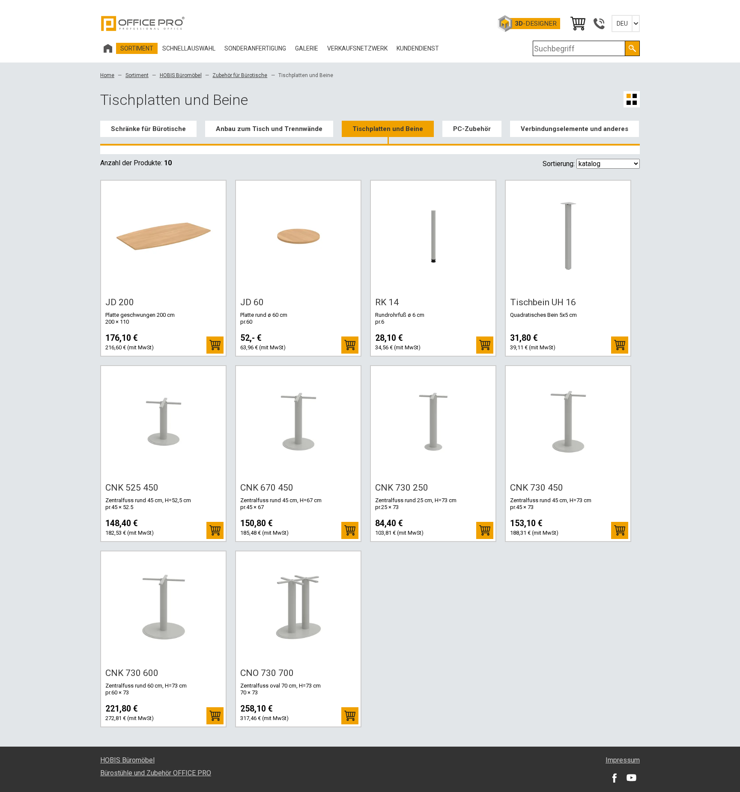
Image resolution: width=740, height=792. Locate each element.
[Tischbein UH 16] (568, 236)
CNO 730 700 (267, 673)
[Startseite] (108, 48)
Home (107, 75)
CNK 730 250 (401, 487)
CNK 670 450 (266, 487)
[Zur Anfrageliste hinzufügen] (215, 345)
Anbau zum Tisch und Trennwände (269, 129)
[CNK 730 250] (433, 421)
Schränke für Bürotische (148, 129)
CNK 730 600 (131, 673)
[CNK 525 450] (163, 421)
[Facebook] (614, 777)
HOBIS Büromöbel (181, 75)
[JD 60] (298, 236)
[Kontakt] (598, 23)
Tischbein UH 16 (543, 302)
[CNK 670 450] (298, 421)
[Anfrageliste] (577, 23)
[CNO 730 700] (298, 607)
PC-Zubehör (472, 129)
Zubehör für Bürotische (239, 75)
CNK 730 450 (536, 487)
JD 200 (119, 302)
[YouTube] (631, 777)
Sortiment (137, 75)
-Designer (536, 23)
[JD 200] (163, 236)
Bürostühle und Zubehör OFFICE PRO (155, 773)
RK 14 (387, 302)
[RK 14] (433, 236)
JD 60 (252, 302)
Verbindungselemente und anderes (574, 129)
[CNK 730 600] (163, 607)
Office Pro (143, 23)
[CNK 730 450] (568, 421)
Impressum (623, 760)
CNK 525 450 (131, 487)
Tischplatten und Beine (387, 129)
